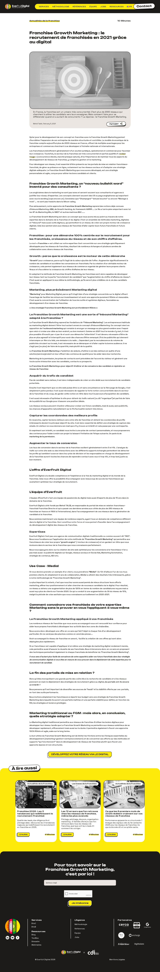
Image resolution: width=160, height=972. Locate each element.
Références (79, 7)
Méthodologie (60, 7)
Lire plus (23, 834)
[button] (44, 6)
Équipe (93, 7)
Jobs (103, 7)
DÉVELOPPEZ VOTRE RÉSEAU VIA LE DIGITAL (80, 754)
